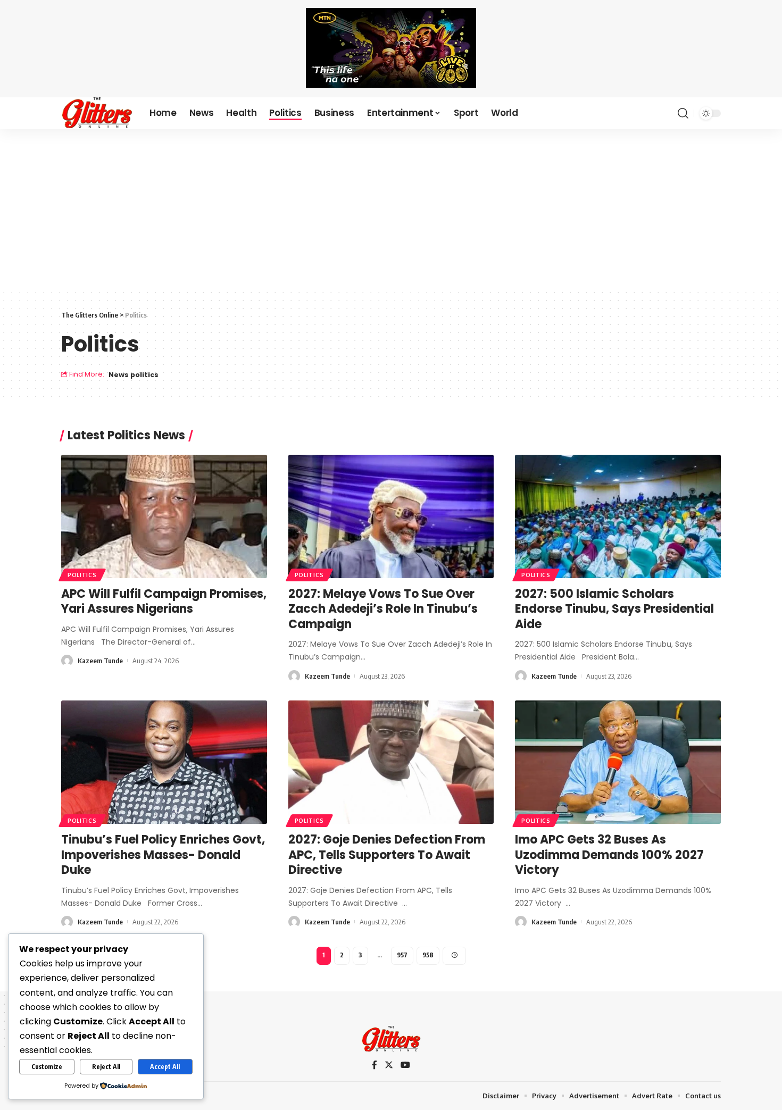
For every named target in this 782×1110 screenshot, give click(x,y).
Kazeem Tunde (100, 660)
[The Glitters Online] (96, 113)
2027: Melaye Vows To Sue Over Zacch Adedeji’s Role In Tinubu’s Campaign (383, 609)
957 (402, 955)
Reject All (106, 1067)
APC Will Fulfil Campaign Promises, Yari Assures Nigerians (164, 601)
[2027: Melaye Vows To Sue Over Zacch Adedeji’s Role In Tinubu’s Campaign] (391, 516)
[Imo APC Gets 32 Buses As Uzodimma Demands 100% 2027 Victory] (618, 762)
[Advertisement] (391, 209)
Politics (82, 575)
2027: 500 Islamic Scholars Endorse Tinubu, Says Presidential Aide (614, 609)
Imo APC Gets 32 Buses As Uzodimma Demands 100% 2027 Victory (609, 854)
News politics (134, 374)
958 (428, 955)
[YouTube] (405, 1065)
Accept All (165, 1067)
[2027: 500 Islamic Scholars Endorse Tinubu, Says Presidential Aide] (618, 516)
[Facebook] (374, 1065)
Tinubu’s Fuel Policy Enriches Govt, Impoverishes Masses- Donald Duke (163, 854)
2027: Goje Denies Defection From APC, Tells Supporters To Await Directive (386, 854)
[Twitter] (389, 1065)
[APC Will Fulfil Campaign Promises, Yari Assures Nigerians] (164, 516)
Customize (46, 1067)
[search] (683, 113)
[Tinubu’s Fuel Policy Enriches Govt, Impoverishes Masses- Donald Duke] (164, 762)
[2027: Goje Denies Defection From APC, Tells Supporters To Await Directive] (391, 762)
